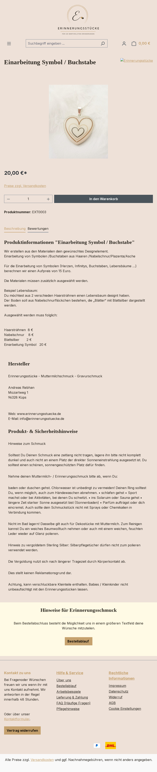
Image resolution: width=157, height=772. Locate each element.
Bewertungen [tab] (38, 229)
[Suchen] (103, 43)
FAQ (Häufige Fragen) (73, 703)
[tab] (15, 228)
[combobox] (62, 43)
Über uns (63, 680)
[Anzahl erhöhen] (48, 199)
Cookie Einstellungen (125, 709)
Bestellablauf (78, 641)
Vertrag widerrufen (22, 730)
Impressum (117, 686)
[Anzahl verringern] (8, 199)
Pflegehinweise (68, 709)
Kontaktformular (16, 719)
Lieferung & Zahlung (72, 697)
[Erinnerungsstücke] (136, 60)
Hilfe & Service (69, 673)
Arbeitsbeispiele (68, 692)
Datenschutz (118, 691)
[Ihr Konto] (124, 43)
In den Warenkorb (103, 199)
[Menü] (9, 43)
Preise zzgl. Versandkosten (25, 186)
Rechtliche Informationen (122, 676)
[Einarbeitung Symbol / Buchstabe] (78, 122)
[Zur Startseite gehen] (78, 19)
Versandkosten (42, 760)
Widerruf (115, 697)
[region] (78, 122)
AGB (112, 703)
